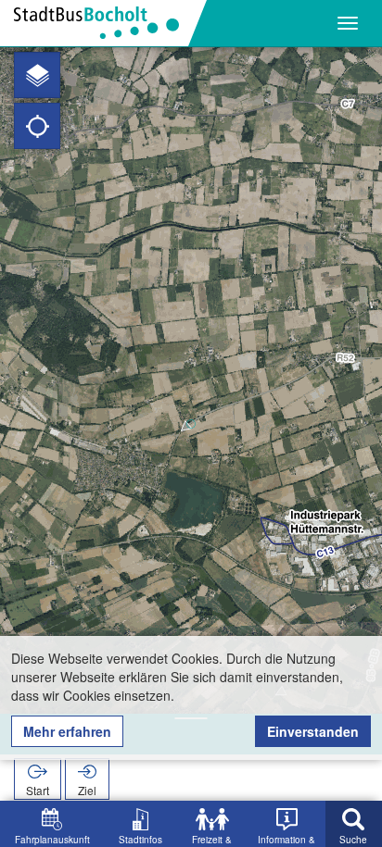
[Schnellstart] (37, 75)
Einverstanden (313, 731)
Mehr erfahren (67, 731)
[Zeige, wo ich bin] (37, 126)
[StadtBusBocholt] (103, 23)
